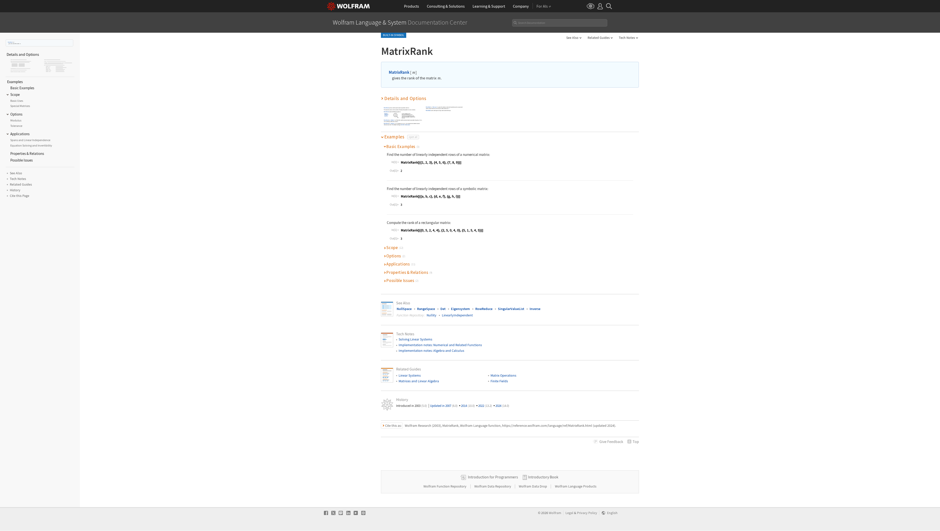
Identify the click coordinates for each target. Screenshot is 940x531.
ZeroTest (386, 116)
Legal (569, 513)
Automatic (395, 115)
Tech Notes (627, 37)
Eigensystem (460, 309)
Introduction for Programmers (493, 476)
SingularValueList (511, 309)
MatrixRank (10, 42)
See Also (572, 37)
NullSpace (404, 309)
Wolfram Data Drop (533, 486)
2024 (502, 406)
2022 (485, 406)
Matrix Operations (503, 375)
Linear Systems (410, 375)
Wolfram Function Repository (445, 486)
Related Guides (599, 37)
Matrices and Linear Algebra (419, 381)
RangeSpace (426, 309)
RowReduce (483, 309)
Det (443, 309)
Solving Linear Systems (415, 339)
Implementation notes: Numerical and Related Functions (440, 345)
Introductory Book (543, 476)
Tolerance (386, 115)
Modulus (386, 113)
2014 (468, 406)
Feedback (611, 441)
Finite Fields (499, 381)
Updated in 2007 (444, 406)
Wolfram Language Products (575, 486)
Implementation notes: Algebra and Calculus (431, 350)
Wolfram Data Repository (493, 486)
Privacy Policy (587, 513)
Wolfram (555, 513)
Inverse (535, 309)
